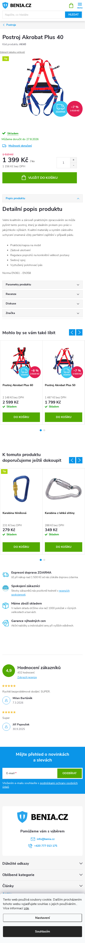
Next (79, 460)
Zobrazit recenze (27, 677)
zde (26, 908)
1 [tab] (41, 560)
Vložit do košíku (43, 178)
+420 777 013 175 (45, 846)
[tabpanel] (21, 511)
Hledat (73, 14)
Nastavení (42, 918)
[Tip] (21, 489)
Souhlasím (42, 931)
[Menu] (80, 5)
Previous (72, 460)
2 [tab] (44, 560)
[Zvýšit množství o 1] (73, 160)
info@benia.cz (46, 839)
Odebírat (69, 773)
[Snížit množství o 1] (73, 165)
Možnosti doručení (20, 146)
